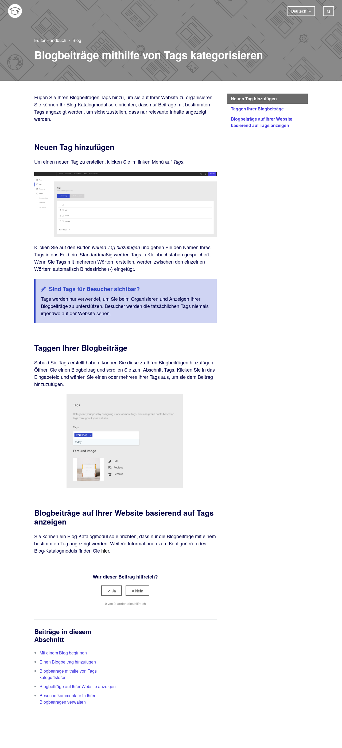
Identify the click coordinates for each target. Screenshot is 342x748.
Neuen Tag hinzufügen (254, 98)
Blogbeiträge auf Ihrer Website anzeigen (78, 686)
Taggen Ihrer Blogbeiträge (257, 109)
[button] (111, 590)
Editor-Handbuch (50, 40)
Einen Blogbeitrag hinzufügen (68, 662)
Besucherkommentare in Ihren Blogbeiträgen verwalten (68, 698)
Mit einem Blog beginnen (63, 653)
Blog (76, 40)
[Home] (15, 11)
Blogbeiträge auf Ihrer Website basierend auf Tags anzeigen (261, 122)
